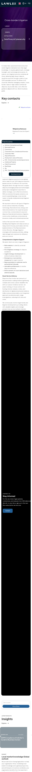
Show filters (16, 706)
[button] (3, 40)
